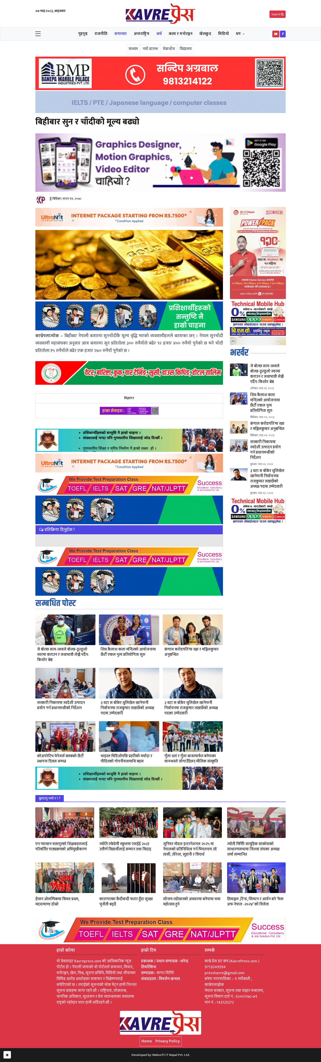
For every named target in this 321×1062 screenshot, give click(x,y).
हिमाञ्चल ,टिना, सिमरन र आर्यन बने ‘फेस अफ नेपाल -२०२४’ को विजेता (255, 902)
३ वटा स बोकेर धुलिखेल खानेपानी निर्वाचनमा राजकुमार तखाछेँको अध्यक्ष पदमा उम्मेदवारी (127, 708)
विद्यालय (186, 49)
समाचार (120, 34)
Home (147, 1041)
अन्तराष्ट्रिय (141, 34)
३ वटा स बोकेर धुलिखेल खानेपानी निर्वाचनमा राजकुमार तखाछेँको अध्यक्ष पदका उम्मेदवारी (191, 708)
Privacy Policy (167, 1041)
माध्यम (133, 49)
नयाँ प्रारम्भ (150, 49)
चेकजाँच (169, 49)
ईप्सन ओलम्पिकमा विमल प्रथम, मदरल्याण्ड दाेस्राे (57, 902)
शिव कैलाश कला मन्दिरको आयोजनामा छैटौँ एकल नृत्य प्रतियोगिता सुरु (128, 652)
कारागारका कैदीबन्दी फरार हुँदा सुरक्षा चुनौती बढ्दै (126, 902)
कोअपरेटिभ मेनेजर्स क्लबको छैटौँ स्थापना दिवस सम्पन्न (60, 759)
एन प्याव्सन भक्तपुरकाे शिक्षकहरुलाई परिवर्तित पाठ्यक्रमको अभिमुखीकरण (61, 847)
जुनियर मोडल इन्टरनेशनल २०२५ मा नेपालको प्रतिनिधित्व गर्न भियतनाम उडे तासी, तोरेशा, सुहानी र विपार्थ (190, 849)
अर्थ (159, 34)
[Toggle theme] (7, 1055)
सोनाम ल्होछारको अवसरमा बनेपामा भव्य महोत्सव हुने (191, 902)
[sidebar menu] (38, 34)
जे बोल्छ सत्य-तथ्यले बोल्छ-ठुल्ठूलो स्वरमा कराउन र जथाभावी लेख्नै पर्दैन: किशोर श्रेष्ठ (63, 654)
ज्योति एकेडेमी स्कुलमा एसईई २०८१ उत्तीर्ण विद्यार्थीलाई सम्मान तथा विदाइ (125, 847)
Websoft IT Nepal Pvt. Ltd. (171, 1055)
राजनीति (101, 34)
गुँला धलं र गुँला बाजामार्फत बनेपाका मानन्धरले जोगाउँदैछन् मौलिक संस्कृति (191, 759)
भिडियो (223, 34)
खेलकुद (205, 34)
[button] (275, 34)
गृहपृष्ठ (83, 34)
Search (276, 14)
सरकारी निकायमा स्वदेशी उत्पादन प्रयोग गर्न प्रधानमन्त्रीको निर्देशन (61, 705)
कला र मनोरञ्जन (181, 34)
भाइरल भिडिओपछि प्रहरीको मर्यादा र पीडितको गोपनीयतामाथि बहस (126, 759)
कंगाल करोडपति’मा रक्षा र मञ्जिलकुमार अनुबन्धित (191, 652)
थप (238, 34)
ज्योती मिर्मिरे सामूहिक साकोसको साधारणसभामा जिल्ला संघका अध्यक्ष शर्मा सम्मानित (253, 849)
